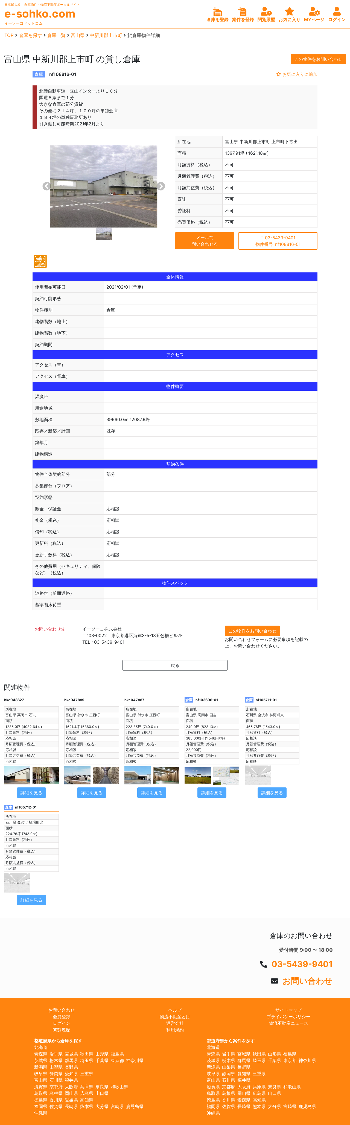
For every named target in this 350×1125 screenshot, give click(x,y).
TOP (9, 35)
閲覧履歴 (61, 1029)
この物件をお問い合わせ (318, 59)
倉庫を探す (30, 35)
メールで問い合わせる (205, 241)
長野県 (71, 1067)
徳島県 (40, 1100)
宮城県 (71, 1054)
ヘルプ (175, 1010)
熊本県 (86, 1106)
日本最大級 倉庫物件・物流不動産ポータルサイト (42, 4)
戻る (175, 665)
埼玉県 (86, 1060)
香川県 (56, 1100)
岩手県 (56, 1054)
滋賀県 (40, 1086)
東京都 (117, 1060)
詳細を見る (31, 792)
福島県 (117, 1054)
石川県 (56, 1080)
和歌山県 (119, 1086)
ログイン (61, 1023)
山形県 (102, 1054)
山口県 (102, 1093)
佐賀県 (56, 1106)
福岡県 (40, 1106)
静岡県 (56, 1073)
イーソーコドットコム (23, 23)
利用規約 (175, 1029)
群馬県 (71, 1060)
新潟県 (40, 1067)
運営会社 (175, 1023)
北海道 (40, 1047)
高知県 (86, 1100)
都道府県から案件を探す (231, 1040)
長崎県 (71, 1106)
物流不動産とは (175, 1016)
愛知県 (71, 1073)
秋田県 (86, 1054)
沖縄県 (40, 1113)
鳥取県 (40, 1093)
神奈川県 (135, 1060)
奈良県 (102, 1086)
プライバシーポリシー (288, 1016)
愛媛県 (71, 1100)
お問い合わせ (307, 981)
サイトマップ (288, 1010)
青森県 (40, 1054)
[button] (47, 186)
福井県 (71, 1080)
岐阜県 (40, 1073)
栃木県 (56, 1060)
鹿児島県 (135, 1106)
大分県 (102, 1106)
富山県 (78, 35)
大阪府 (71, 1086)
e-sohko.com (39, 13)
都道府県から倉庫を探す (58, 1040)
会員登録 (61, 1016)
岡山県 (71, 1093)
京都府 (56, 1086)
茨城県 (40, 1060)
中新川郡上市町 (106, 35)
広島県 (86, 1093)
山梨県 (56, 1067)
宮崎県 (117, 1106)
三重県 (86, 1073)
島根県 (56, 1093)
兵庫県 (86, 1086)
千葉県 (102, 1060)
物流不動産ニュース (288, 1023)
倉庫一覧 (56, 35)
